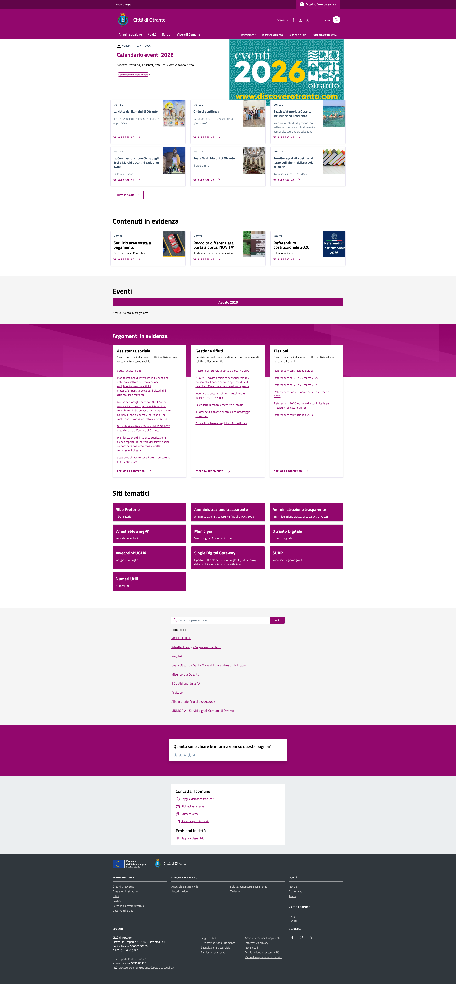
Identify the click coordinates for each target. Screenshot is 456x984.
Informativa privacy (256, 943)
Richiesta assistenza (213, 952)
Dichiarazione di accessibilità (262, 952)
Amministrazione (130, 34)
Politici (117, 901)
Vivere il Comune (188, 34)
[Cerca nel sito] (336, 20)
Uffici (116, 896)
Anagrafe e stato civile (184, 886)
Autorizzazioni (180, 891)
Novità (151, 34)
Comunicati (296, 891)
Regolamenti (248, 35)
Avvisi (292, 896)
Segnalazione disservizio (215, 947)
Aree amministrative (125, 891)
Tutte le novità (126, 195)
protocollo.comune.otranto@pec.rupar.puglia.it (146, 967)
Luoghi (293, 916)
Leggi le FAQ (208, 938)
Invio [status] (277, 620)
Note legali (251, 947)
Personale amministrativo (128, 906)
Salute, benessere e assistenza (248, 886)
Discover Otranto (272, 35)
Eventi (293, 921)
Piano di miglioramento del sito (263, 957)
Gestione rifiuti (297, 35)
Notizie (293, 886)
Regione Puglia (123, 4)
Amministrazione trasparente (263, 938)
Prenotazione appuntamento (218, 943)
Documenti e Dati (123, 910)
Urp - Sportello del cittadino (129, 959)
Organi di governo (123, 886)
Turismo (235, 891)
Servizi (166, 34)
